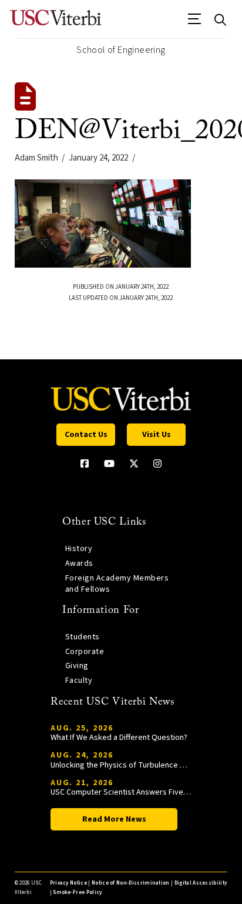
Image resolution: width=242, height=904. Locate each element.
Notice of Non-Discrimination (131, 883)
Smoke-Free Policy (77, 892)
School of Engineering (120, 50)
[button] (194, 23)
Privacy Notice (68, 883)
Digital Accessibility (200, 883)
